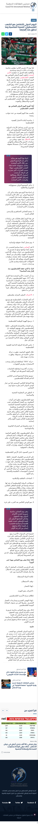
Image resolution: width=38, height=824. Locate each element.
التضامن (27, 247)
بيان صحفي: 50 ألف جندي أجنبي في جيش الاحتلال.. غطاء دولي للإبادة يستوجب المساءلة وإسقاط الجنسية (20, 746)
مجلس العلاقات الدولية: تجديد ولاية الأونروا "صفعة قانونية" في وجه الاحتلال (24, 685)
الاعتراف (29, 295)
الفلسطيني (24, 77)
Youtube (5, 802)
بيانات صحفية (33, 741)
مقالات (34, 20)
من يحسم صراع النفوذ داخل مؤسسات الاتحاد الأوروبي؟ (16, 673)
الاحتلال (27, 139)
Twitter (17, 802)
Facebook (30, 802)
